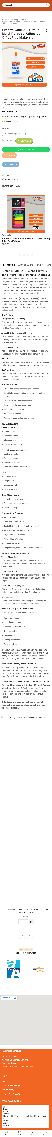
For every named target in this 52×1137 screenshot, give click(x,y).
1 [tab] (17, 985)
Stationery (14, 19)
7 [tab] (32, 985)
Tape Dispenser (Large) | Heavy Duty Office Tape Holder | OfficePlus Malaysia (26, 911)
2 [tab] (19, 985)
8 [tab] (35, 985)
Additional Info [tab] (25, 265)
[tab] (9, 265)
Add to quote (11, 164)
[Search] (47, 5)
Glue (22, 19)
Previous (4, 969)
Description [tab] (9, 265)
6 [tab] (30, 985)
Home (4, 19)
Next (48, 969)
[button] (22, 253)
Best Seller (6, 235)
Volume (6, 128)
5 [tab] (27, 985)
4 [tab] (24, 985)
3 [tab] (22, 985)
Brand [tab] (40, 265)
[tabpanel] (13, 969)
